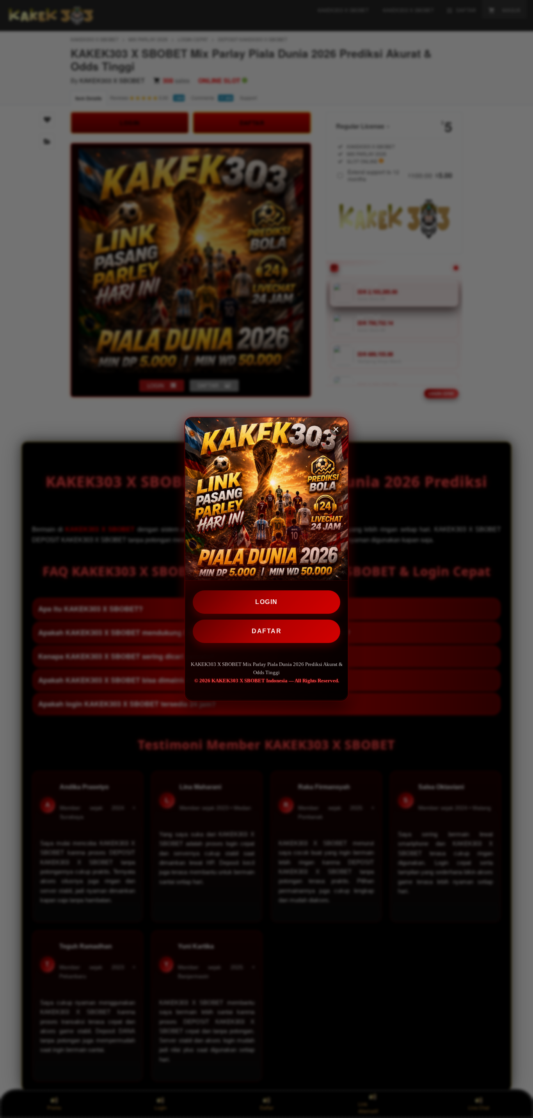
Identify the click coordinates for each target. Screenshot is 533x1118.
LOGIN (266, 602)
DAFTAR (266, 631)
